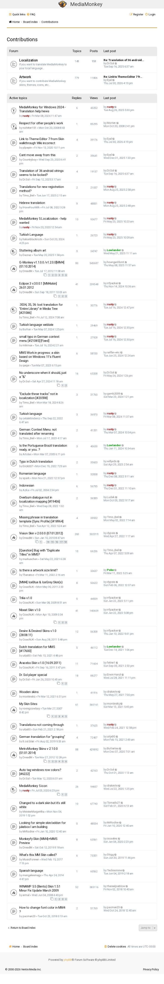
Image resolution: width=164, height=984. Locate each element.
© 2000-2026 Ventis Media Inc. (23, 969)
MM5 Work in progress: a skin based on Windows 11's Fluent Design (39, 357)
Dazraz (27, 255)
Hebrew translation (32, 203)
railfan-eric (113, 352)
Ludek (110, 497)
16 (57, 542)
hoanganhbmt (115, 262)
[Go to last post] (115, 106)
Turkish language (30, 414)
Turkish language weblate (36, 325)
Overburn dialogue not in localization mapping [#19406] (39, 499)
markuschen (30, 559)
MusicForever (31, 859)
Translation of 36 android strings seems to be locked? (41, 173)
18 (65, 542)
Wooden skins (29, 692)
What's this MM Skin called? (38, 855)
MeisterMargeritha (33, 811)
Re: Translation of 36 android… (124, 60)
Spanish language (31, 871)
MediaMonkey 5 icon (33, 786)
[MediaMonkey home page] (62, 4)
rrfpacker (112, 283)
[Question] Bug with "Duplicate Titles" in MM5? (39, 552)
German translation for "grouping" (42, 737)
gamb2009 (113, 393)
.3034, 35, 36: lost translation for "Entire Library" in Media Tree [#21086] (41, 309)
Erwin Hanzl (114, 674)
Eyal (109, 80)
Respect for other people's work (41, 123)
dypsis (111, 533)
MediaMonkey (86, 4)
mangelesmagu (32, 875)
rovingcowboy (31, 708)
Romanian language (32, 473)
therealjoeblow (116, 886)
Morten (111, 122)
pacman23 (29, 916)
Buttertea (112, 748)
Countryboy (29, 159)
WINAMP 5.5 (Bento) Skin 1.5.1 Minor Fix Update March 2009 (39, 888)
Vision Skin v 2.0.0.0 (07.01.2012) (41, 533)
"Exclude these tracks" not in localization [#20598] (38, 396)
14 (48, 542)
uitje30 (27, 655)
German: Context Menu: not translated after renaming (38, 432)
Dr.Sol (110, 63)
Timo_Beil (28, 195)
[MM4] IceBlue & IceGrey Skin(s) (41, 582)
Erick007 (28, 466)
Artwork (25, 77)
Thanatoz (28, 574)
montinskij (29, 696)
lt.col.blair (28, 741)
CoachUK (28, 586)
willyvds (111, 461)
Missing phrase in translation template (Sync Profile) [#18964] (41, 519)
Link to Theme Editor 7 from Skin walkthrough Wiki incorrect (41, 141)
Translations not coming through (41, 725)
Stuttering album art (32, 250)
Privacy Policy (151, 969)
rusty (26, 115)
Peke (110, 570)
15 (52, 542)
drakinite (112, 691)
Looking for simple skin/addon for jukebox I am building (42, 825)
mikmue (27, 345)
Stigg (110, 854)
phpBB (68, 959)
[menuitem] (30, 14)
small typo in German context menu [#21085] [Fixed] (39, 339)
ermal (26, 895)
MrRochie (28, 831)
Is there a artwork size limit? (38, 570)
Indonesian (26, 485)
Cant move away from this (37, 155)
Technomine (114, 870)
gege (26, 365)
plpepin (27, 147)
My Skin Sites (28, 704)
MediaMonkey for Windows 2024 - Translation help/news (42, 109)
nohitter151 (29, 127)
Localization (28, 60)
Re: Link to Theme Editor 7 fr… (123, 76)
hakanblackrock (32, 239)
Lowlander (114, 250)
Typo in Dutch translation (36, 461)
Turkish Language (31, 235)
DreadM (27, 271)
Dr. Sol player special (33, 675)
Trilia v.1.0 (25, 598)
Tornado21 (113, 802)
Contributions (22, 39)
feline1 (111, 662)
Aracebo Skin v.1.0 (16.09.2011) (40, 663)
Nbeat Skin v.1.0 (29, 610)
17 (61, 542)
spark (26, 478)
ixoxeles (112, 838)
